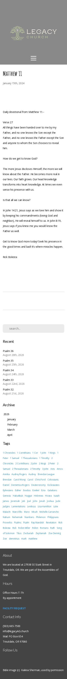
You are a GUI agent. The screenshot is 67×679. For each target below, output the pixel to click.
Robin (35, 527)
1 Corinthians (23, 452)
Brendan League (46, 474)
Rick (14, 527)
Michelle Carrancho (49, 511)
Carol (30, 479)
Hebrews (38, 495)
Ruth (52, 527)
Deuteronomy (38, 485)
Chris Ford (40, 479)
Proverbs (7, 522)
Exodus (26, 490)
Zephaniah (41, 533)
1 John (43, 452)
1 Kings (51, 452)
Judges (6, 506)
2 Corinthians (22, 463)
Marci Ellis (17, 511)
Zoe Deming (54, 533)
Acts (52, 468)
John (35, 501)
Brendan (7, 479)
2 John (34, 463)
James (6, 501)
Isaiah (56, 495)
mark (23, 538)
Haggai (28, 495)
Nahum (6, 517)
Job (23, 501)
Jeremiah (15, 501)
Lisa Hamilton (44, 506)
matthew (32, 538)
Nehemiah (17, 517)
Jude (58, 501)
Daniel (6, 485)
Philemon (41, 517)
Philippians (52, 517)
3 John (45, 468)
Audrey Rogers (19, 474)
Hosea (48, 495)
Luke (55, 506)
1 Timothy (44, 458)
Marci (27, 511)
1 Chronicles (9, 452)
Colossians (52, 479)
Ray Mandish (37, 522)
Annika (6, 474)
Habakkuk (18, 495)
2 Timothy (35, 468)
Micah (35, 511)
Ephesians (8, 490)
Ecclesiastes (53, 485)
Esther (18, 490)
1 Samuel (14, 458)
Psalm (26, 522)
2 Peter (51, 463)
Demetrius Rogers (20, 485)
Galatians (52, 490)
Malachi (6, 511)
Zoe (5, 538)
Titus (19, 533)
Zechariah (28, 533)
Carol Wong (19, 479)
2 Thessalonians (20, 468)
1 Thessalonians (29, 458)
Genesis (7, 495)
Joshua (50, 501)
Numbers (29, 517)
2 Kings (42, 463)
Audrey (32, 474)
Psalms (17, 522)
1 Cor (35, 452)
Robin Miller (24, 527)
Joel (29, 501)
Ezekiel (35, 490)
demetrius (14, 538)
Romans (44, 527)
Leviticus (31, 506)
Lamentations (18, 506)
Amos (60, 468)
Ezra (43, 490)
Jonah (42, 501)
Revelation (51, 522)
